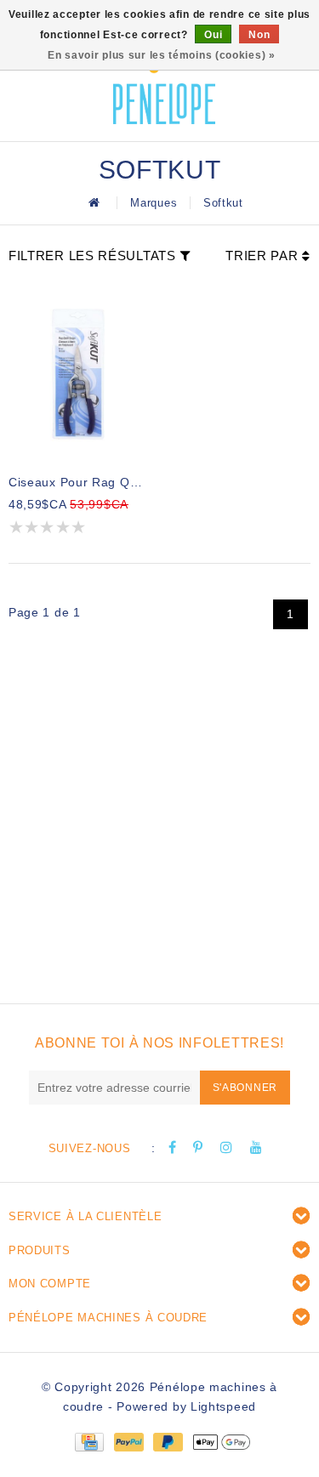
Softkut (223, 202)
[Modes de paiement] (88, 1440)
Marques (153, 202)
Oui (213, 35)
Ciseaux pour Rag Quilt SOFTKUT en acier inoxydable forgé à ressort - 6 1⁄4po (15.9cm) (78, 482)
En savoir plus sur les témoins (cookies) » (161, 55)
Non (259, 35)
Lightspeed (223, 1406)
